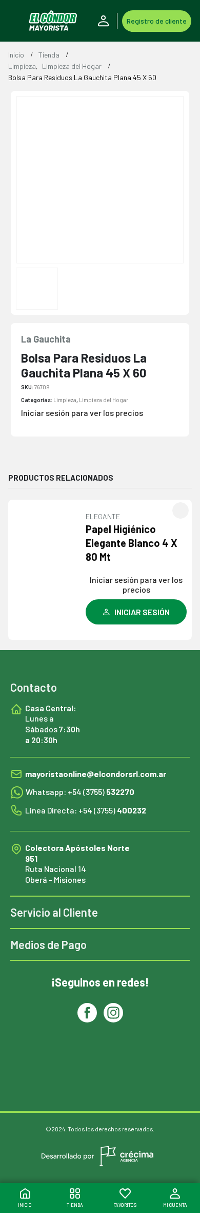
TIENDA (75, 1205)
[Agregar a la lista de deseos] (180, 510)
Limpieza (64, 399)
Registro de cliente (157, 20)
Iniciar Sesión (105, 21)
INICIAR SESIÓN (142, 612)
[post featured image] (48, 548)
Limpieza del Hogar (103, 399)
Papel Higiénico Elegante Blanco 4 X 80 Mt (131, 543)
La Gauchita (46, 339)
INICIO (25, 1205)
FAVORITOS (124, 1205)
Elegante (103, 516)
